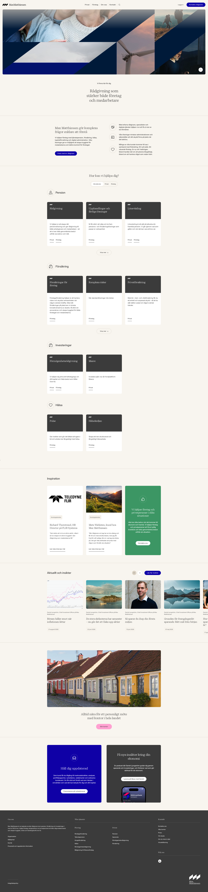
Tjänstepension (80, 837)
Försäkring (115, 843)
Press (160, 832)
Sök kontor (104, 726)
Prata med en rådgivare (66, 153)
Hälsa (76, 843)
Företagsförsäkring (81, 834)
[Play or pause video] (201, 70)
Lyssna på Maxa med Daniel (134, 779)
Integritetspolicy (13, 883)
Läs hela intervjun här (57, 549)
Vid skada (161, 836)
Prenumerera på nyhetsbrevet (74, 791)
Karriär (10, 843)
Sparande (115, 837)
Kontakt (113, 5)
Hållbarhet (11, 839)
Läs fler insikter (152, 573)
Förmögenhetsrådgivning (83, 847)
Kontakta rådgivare (196, 5)
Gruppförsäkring (80, 840)
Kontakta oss (143, 543)
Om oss (104, 5)
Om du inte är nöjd (164, 839)
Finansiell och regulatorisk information (20, 846)
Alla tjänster (97, 184)
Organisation (12, 836)
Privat (87, 5)
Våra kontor (162, 829)
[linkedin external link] (159, 861)
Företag (95, 5)
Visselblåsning (163, 842)
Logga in (181, 5)
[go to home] (194, 879)
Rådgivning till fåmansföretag (84, 850)
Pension (115, 834)
